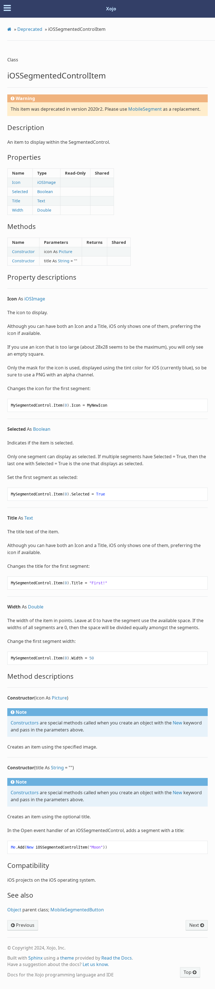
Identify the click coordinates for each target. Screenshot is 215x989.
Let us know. (96, 964)
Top (188, 972)
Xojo (111, 9)
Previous (24, 925)
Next (194, 925)
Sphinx (35, 958)
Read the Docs (116, 958)
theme (67, 958)
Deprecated (29, 29)
